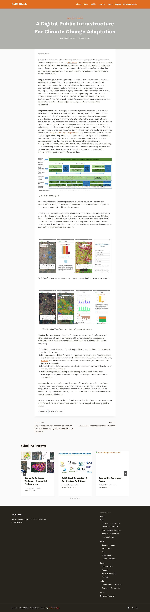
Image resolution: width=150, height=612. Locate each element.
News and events (130, 4)
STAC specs (106, 548)
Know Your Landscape (111, 523)
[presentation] (37, 462)
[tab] (70, 498)
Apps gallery (107, 555)
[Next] (125, 473)
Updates (80, 18)
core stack (43, 411)
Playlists (105, 577)
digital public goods (56, 411)
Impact (118, 4)
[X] (132, 608)
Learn (102, 563)
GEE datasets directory (111, 530)
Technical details (109, 573)
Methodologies (108, 537)
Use (101, 520)
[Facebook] (128, 608)
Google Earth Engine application (63, 133)
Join (102, 581)
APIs (103, 552)
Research (106, 570)
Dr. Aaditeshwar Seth (69, 38)
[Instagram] (136, 608)
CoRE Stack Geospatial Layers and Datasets (97, 424)
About (78, 4)
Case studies (107, 567)
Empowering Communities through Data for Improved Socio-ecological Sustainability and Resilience (53, 426)
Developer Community (111, 588)
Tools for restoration (110, 534)
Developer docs (108, 545)
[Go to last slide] (24, 473)
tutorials (44, 361)
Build (102, 541)
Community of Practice (111, 585)
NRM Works (71, 18)
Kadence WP (54, 608)
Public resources (109, 559)
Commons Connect (110, 527)
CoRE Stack (72, 63)
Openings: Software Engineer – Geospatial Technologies (35, 481)
